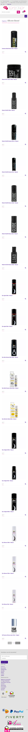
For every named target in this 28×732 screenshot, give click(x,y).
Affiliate (2, 675)
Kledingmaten (3, 669)
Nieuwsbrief (3, 685)
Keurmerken (3, 668)
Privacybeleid (3, 686)
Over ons (3, 666)
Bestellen (3, 671)
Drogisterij (4, 21)
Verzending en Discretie (5, 682)
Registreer (9, 4)
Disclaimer (3, 688)
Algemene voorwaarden (5, 679)
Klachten (2, 689)
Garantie (2, 683)
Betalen (2, 672)
